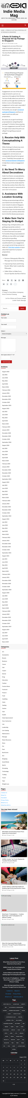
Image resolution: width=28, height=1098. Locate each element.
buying (23, 1010)
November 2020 (6, 583)
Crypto (4, 670)
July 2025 (4, 411)
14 (17, 1070)
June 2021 (5, 562)
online (12, 1036)
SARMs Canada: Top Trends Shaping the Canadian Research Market (14, 968)
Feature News (6, 686)
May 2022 (5, 528)
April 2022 (5, 531)
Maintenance (5, 733)
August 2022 (5, 519)
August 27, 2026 (11, 835)
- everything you (7, 1004)
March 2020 (5, 608)
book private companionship (16, 1007)
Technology (5, 771)
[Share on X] (11, 280)
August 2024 (5, 445)
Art (3, 651)
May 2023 (5, 491)
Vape (3, 781)
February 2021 (6, 574)
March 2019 (5, 642)
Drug (3, 677)
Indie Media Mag (14, 13)
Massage (4, 736)
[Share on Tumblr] (7, 284)
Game (3, 702)
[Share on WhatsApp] (19, 280)
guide (17, 1026)
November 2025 (6, 399)
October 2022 (6, 513)
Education (5, 680)
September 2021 (6, 552)
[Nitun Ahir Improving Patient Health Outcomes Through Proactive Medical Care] (14, 932)
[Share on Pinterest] (22, 280)
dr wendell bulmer (8, 1023)
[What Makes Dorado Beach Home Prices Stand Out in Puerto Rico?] (14, 821)
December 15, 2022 (13, 43)
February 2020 (6, 611)
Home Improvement (7, 718)
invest (19, 1029)
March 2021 (5, 571)
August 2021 (5, 556)
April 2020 (5, 605)
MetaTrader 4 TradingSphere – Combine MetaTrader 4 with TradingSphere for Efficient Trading (13, 915)
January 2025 (5, 430)
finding (6, 1026)
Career (4, 664)
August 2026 (5, 371)
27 (14, 1077)
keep (24, 1029)
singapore (6, 1042)
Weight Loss (5, 784)
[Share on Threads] (11, 284)
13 (14, 1070)
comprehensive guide (11, 1017)
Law (3, 724)
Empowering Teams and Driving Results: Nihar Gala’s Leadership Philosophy (14, 266)
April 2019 (5, 638)
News (3, 743)
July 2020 (4, 595)
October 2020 (6, 586)
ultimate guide (21, 1046)
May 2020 (5, 602)
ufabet (13, 1046)
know (6, 1033)
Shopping (4, 758)
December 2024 (6, 433)
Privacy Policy (5, 800)
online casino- (19, 1036)
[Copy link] (15, 284)
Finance (4, 692)
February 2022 (6, 537)
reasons (13, 1039)
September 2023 (6, 479)
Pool (3, 749)
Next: (16, 298)
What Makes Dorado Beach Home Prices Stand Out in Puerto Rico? (14, 963)
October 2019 (6, 623)
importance (6, 1029)
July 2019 (4, 632)
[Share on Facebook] (8, 280)
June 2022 (5, 525)
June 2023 (5, 488)
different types (10, 1020)
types (8, 1046)
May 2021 (5, 565)
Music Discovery (6, 740)
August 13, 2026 (11, 890)
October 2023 (6, 476)
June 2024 (5, 451)
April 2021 (5, 568)
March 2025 (5, 424)
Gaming (4, 705)
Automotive (5, 655)
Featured (4, 689)
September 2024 (6, 442)
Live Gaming (5, 730)
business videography (14, 1010)
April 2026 (5, 384)
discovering (19, 1020)
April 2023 (5, 494)
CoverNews (23, 1093)
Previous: (12, 292)
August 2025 (5, 408)
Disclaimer (4, 797)
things (22, 1042)
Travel (4, 777)
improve (13, 1029)
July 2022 (4, 522)
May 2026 (5, 381)
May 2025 (5, 417)
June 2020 (5, 599)
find (24, 1023)
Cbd (3, 667)
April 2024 (5, 457)
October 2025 (6, 402)
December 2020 (6, 580)
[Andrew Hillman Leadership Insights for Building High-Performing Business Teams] (14, 876)
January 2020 (5, 614)
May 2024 (5, 454)
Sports (4, 765)
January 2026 (5, 393)
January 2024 (5, 467)
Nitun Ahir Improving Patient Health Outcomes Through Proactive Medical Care (14, 986)
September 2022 (6, 516)
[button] (2, 25)
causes (9, 1013)
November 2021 (6, 546)
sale (23, 1039)
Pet (3, 746)
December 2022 (6, 506)
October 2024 (6, 439)
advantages (16, 1004)
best (6, 1007)
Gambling (4, 699)
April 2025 (5, 420)
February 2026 (6, 390)
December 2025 (6, 396)
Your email (4, 324)
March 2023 (5, 497)
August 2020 (5, 592)
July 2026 (4, 374)
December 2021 (6, 543)
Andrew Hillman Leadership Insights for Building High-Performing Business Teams (14, 973)
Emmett (4, 835)
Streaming (5, 768)
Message (3, 337)
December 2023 (6, 470)
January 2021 (5, 577)
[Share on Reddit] (3, 284)
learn (11, 1033)
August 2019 (5, 629)
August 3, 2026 (11, 919)
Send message (6, 361)
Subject (3, 331)
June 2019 (5, 635)
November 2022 (6, 509)
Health (4, 714)
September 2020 (6, 589)
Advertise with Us (5, 805)
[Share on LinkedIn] (15, 280)
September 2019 (6, 626)
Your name (4, 317)
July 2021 (4, 559)
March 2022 (5, 534)
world (14, 1049)
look (16, 1033)
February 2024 (6, 463)
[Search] (25, 25)
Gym (3, 711)
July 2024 (4, 448)
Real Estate (5, 752)
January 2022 (5, 540)
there (17, 1042)
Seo (3, 755)
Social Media (5, 762)
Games (12, 1026)
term (12, 1042)
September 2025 (6, 405)
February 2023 (6, 500)
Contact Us (4, 792)
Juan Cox (5, 43)
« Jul (13, 1084)
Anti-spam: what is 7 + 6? (7, 354)
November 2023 (6, 473)
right (18, 1039)
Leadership (5, 727)
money (6, 1036)
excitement (17, 1023)
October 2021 (6, 549)
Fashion (4, 683)
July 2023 (4, 485)
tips (4, 1046)
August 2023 (5, 482)
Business (4, 661)
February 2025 (6, 427)
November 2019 (6, 620)
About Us (3, 795)
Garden (4, 708)
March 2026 (5, 387)
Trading (4, 774)
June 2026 (5, 377)
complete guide (17, 1013)
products (6, 1039)
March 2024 (5, 460)
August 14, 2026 (11, 862)
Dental (4, 673)
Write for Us (4, 802)
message (21, 1033)
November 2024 (6, 436)
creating (20, 1017)
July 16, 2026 (10, 946)
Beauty (4, 658)
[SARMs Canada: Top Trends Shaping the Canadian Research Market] (14, 848)
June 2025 (5, 414)
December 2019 (6, 617)
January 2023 (5, 503)
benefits (23, 1004)
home (22, 1026)
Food (3, 695)
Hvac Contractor (6, 721)
